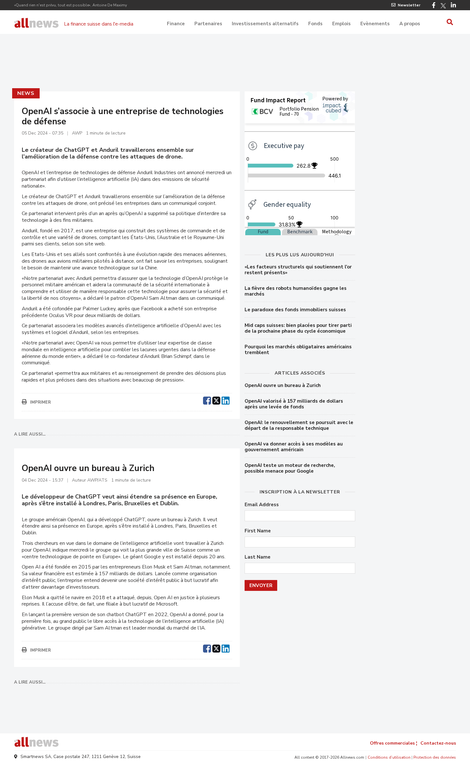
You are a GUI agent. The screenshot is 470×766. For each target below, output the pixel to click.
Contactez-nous (438, 743)
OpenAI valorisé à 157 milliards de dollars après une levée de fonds (294, 404)
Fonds (315, 23)
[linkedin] (226, 399)
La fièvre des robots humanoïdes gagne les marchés (296, 291)
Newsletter (409, 5)
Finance (176, 23)
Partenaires (208, 23)
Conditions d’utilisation (389, 757)
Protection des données (434, 757)
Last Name (257, 557)
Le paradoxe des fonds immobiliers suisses (295, 310)
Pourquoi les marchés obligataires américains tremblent (298, 349)
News (25, 93)
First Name (258, 531)
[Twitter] (443, 5)
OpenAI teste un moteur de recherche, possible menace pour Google (290, 468)
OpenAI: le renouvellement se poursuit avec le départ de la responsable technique (299, 425)
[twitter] (216, 399)
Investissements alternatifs (265, 23)
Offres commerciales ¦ (393, 743)
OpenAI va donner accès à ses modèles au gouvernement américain (294, 447)
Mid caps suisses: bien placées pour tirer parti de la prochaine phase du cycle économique (298, 328)
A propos (409, 23)
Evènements (375, 23)
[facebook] (207, 399)
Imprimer (40, 402)
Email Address (262, 505)
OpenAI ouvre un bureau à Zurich (283, 385)
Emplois (341, 23)
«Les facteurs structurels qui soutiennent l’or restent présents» (298, 269)
